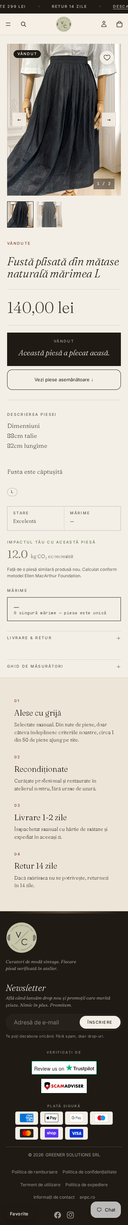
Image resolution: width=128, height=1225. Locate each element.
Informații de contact (54, 1197)
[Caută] (23, 24)
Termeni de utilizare (40, 1184)
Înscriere (100, 1022)
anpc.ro (87, 1197)
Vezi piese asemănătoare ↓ (64, 379)
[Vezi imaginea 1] (20, 214)
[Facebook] (57, 1215)
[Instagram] (70, 1215)
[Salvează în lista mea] (107, 57)
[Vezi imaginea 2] (49, 214)
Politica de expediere (86, 1184)
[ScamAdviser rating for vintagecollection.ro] (64, 1086)
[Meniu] (8, 24)
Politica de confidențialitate (90, 1171)
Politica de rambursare (35, 1171)
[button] (64, 120)
